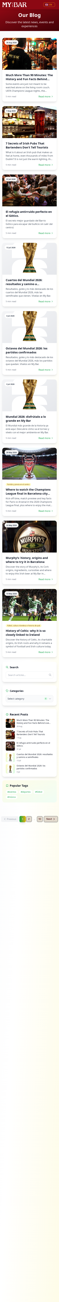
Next (49, 819)
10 (40, 819)
